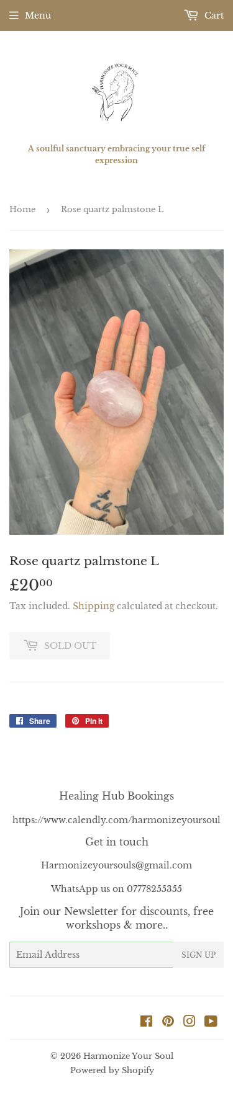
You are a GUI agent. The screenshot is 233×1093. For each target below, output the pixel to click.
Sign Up (198, 955)
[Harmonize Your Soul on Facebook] (146, 1022)
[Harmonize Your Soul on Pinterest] (168, 1022)
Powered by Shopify (112, 1070)
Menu (38, 15)
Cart (213, 15)
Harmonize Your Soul (128, 1056)
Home (22, 209)
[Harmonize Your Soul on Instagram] (189, 1022)
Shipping (93, 606)
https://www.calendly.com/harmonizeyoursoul (116, 820)
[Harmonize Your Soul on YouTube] (210, 1022)
